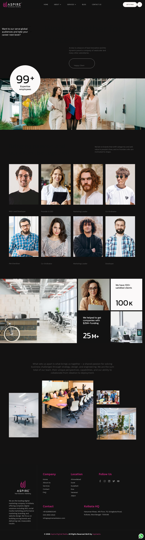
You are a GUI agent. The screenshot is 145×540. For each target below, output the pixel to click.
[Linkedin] (109, 481)
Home (46, 4)
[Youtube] (118, 481)
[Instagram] (104, 481)
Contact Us (96, 4)
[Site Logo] (12, 4)
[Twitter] (113, 481)
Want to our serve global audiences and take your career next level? (15, 31)
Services (70, 4)
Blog (84, 4)
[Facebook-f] (100, 481)
